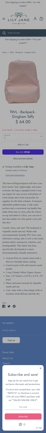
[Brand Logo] (24, 424)
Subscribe (23, 416)
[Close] (40, 368)
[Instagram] (20, 424)
